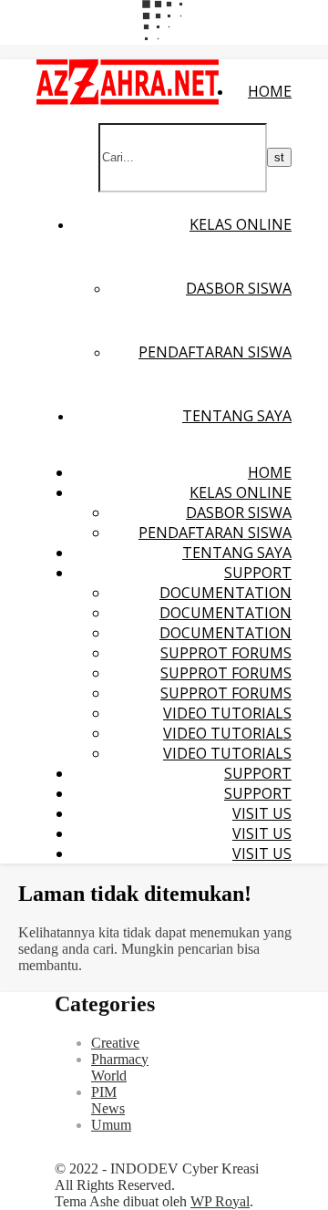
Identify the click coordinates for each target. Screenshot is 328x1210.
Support (258, 573)
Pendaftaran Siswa (215, 352)
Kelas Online (241, 224)
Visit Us (262, 813)
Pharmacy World (120, 1067)
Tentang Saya (237, 416)
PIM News (108, 1100)
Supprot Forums (226, 653)
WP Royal (220, 1201)
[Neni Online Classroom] (127, 100)
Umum (111, 1124)
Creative (115, 1042)
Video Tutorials (227, 713)
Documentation (225, 593)
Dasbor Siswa (239, 288)
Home (270, 91)
